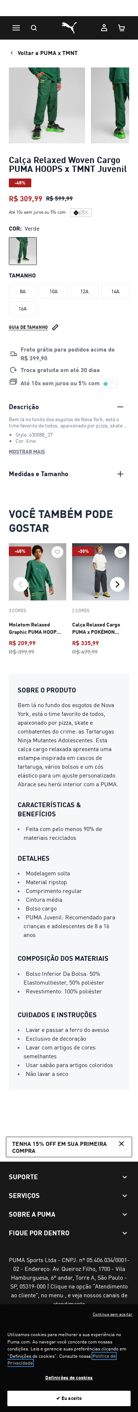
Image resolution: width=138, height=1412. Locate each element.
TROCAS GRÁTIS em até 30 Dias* (69, 8)
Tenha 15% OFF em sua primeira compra (59, 1147)
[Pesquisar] (33, 28)
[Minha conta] (104, 28)
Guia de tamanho (28, 327)
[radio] (23, 251)
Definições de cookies (69, 1377)
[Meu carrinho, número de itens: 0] (121, 28)
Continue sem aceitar (112, 1314)
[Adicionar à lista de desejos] (57, 552)
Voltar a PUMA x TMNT (48, 52)
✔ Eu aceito (69, 1398)
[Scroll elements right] (117, 584)
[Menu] (16, 28)
